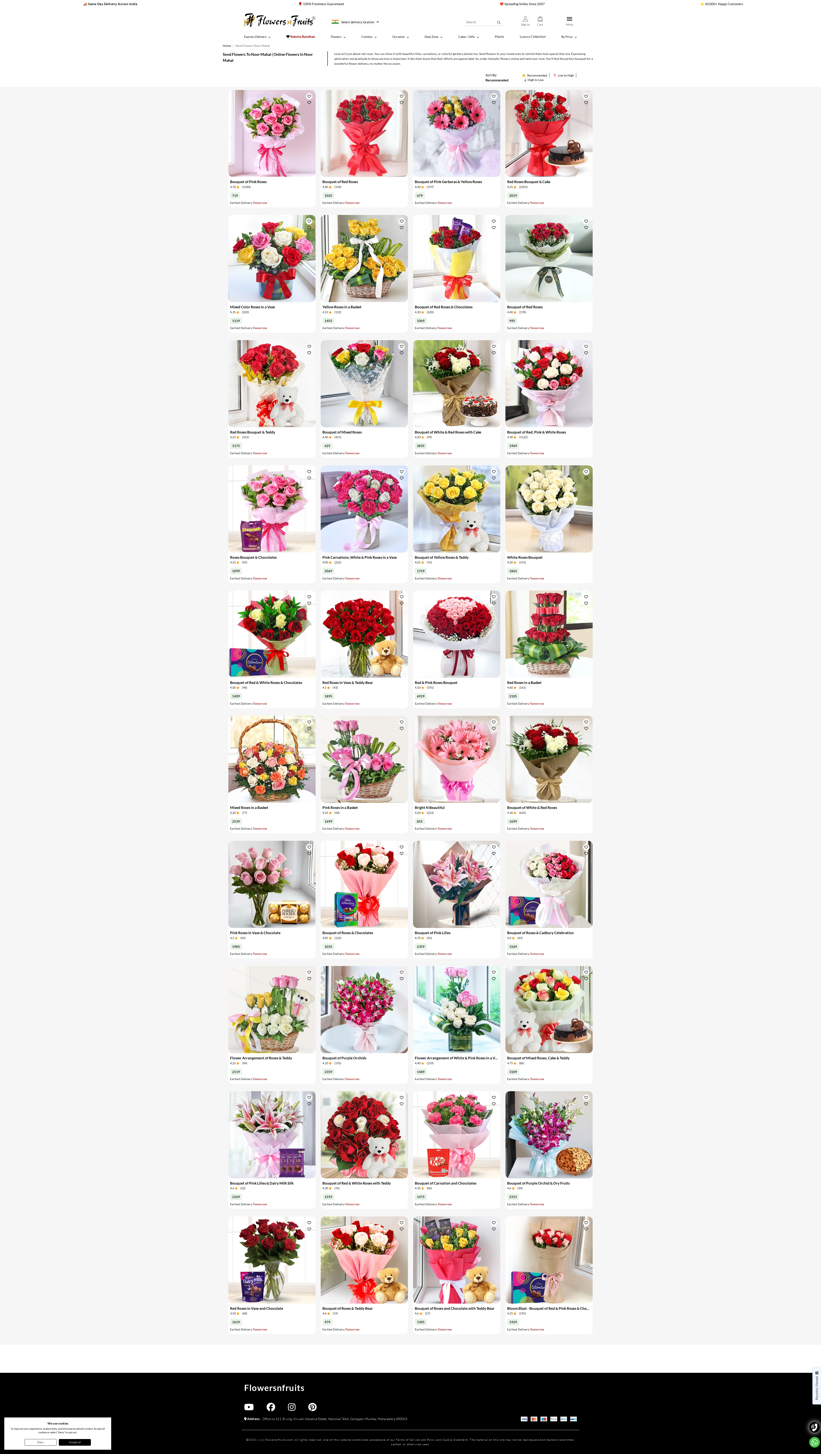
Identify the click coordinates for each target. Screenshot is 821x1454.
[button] (309, 96)
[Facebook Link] (271, 1409)
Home (227, 45)
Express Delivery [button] (255, 36)
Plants (499, 36)
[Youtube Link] (249, 1409)
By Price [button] (567, 36)
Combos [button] (366, 36)
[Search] (498, 22)
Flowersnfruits (274, 1388)
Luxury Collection (533, 36)
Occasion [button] (398, 36)
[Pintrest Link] (312, 1409)
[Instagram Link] (291, 1409)
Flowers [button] (336, 36)
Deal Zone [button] (431, 36)
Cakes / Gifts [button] (466, 36)
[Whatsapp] (814, 1442)
